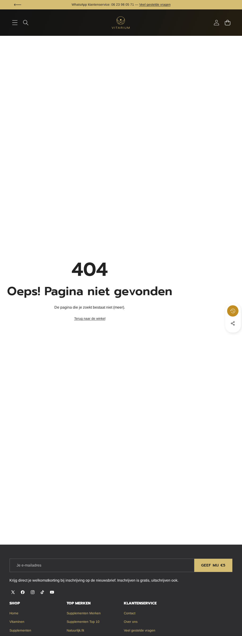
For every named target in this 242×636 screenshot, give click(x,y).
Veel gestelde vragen (155, 4)
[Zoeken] (26, 22)
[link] (89, 318)
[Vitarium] (121, 22)
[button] (17, 4)
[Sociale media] (232, 323)
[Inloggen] (216, 22)
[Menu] (14, 22)
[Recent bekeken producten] (232, 311)
